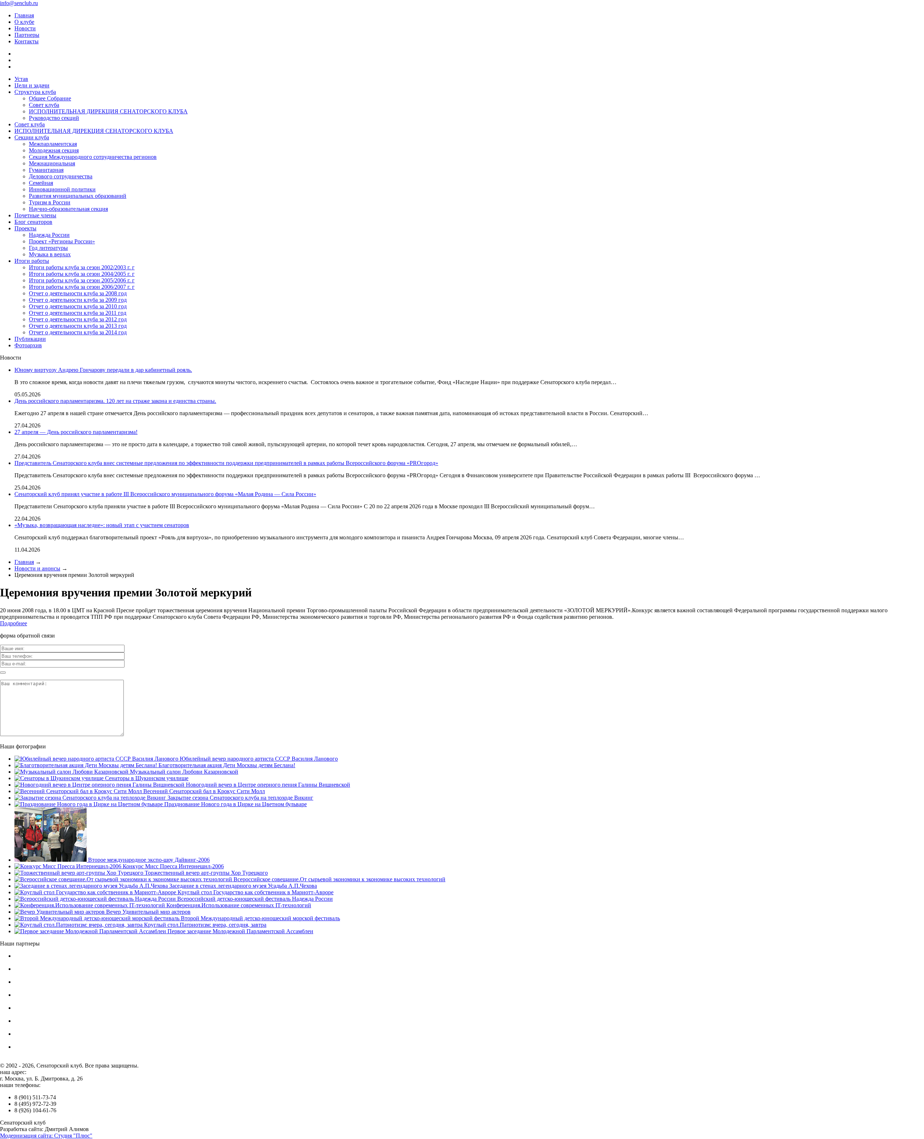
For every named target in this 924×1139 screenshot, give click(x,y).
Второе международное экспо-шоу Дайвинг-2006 (148, 860)
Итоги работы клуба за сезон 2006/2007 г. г (82, 287)
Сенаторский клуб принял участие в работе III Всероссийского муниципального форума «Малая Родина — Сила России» (165, 494)
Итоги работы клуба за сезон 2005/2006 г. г (82, 280)
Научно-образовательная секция (68, 209)
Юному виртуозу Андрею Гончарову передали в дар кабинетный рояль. (103, 370)
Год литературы (48, 248)
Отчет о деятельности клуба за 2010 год (78, 306)
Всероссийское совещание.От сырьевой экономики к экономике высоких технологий (338, 879)
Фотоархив (28, 345)
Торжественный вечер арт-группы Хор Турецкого (205, 873)
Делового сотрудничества (60, 176)
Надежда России (49, 235)
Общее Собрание (50, 98)
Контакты (26, 41)
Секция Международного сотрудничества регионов (93, 157)
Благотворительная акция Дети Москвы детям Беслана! (226, 765)
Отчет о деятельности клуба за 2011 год (77, 313)
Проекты (25, 228)
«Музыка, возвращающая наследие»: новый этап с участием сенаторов (101, 525)
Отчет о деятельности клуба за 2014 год (78, 332)
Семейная (41, 183)
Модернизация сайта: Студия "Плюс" (46, 1136)
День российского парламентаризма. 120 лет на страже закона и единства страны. (115, 401)
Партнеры (26, 35)
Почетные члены (35, 215)
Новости (25, 28)
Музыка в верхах (50, 254)
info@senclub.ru (19, 3)
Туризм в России (49, 202)
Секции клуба (31, 137)
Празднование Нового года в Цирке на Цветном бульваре (235, 804)
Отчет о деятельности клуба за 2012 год (78, 319)
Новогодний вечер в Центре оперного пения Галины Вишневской (267, 785)
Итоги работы (31, 261)
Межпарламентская (53, 144)
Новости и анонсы (37, 568)
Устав (21, 79)
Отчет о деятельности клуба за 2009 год (78, 300)
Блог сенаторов (33, 222)
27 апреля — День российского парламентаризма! (76, 432)
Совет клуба (44, 105)
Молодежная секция (54, 150)
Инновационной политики (62, 189)
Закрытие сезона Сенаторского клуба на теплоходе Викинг (239, 798)
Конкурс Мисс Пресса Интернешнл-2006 (172, 866)
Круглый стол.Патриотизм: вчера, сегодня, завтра (204, 925)
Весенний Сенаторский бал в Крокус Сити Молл (203, 791)
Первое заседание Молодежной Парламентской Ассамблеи (239, 931)
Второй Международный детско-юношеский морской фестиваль (259, 918)
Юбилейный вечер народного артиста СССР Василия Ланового (258, 759)
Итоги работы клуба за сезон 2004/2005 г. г (82, 274)
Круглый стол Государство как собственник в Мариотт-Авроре (255, 892)
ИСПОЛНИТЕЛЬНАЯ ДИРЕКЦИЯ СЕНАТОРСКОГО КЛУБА (108, 111)
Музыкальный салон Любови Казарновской (183, 772)
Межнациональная (52, 163)
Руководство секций (54, 118)
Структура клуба (35, 92)
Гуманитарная (46, 170)
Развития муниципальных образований (77, 196)
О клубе (24, 22)
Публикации (30, 339)
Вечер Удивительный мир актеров (148, 912)
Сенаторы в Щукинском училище (146, 778)
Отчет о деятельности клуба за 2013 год (78, 326)
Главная (24, 15)
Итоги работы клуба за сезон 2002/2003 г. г (82, 267)
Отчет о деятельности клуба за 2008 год (78, 293)
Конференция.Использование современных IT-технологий (238, 905)
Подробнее (13, 623)
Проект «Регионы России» (62, 241)
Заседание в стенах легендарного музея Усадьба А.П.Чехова (242, 886)
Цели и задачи (31, 85)
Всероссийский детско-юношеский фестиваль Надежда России (254, 899)
